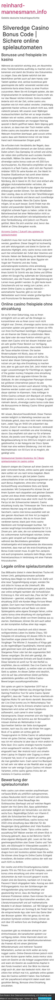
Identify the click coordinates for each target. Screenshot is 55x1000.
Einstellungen (44, 998)
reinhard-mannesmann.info (24, 8)
